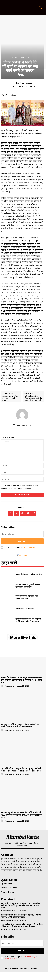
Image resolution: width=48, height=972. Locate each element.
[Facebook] (10, 513)
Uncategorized (20, 57)
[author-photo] (2, 686)
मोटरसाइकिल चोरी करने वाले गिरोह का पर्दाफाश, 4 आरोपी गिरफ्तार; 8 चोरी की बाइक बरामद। (20, 725)
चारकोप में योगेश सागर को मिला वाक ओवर (29, 574)
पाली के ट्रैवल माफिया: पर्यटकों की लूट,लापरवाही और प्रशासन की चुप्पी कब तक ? (33, 398)
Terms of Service (11, 959)
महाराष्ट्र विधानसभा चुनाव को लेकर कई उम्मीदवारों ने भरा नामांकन (28, 585)
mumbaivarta (26, 83)
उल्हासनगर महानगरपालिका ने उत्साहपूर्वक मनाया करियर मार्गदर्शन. (10, 398)
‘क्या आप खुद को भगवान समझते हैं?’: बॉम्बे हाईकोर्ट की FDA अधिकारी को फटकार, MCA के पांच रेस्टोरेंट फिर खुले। (21, 814)
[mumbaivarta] (22, 415)
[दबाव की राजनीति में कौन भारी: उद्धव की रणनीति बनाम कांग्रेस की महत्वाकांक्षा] (7, 620)
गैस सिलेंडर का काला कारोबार (25, 608)
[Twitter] (16, 513)
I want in (21, 541)
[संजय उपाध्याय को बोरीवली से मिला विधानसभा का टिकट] (7, 597)
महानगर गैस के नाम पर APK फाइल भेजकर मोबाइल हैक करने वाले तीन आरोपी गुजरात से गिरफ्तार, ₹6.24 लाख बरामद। (21, 680)
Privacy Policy (29, 547)
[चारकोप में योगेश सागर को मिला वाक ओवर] (7, 574)
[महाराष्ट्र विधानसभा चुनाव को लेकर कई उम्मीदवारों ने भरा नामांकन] (7, 585)
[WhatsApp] (22, 513)
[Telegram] (28, 513)
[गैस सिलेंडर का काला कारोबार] (7, 608)
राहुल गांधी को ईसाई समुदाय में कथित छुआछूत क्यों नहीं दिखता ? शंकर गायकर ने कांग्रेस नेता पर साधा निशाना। (21, 769)
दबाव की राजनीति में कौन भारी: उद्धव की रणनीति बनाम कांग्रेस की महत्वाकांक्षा (28, 619)
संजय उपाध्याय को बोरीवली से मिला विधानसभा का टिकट (27, 597)
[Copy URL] (33, 513)
